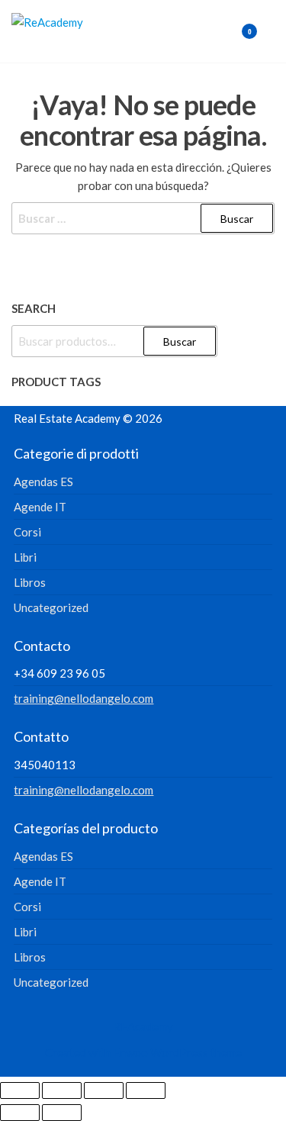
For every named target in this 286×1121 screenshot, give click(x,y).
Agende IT (40, 507)
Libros (30, 582)
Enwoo (130, 1052)
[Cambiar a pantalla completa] (62, 1090)
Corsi (27, 532)
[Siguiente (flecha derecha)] (62, 1112)
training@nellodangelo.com (83, 698)
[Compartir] (104, 1090)
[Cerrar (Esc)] (145, 1090)
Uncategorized (51, 607)
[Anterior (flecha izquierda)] (20, 1112)
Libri (25, 557)
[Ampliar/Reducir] (20, 1090)
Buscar (179, 341)
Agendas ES (43, 481)
